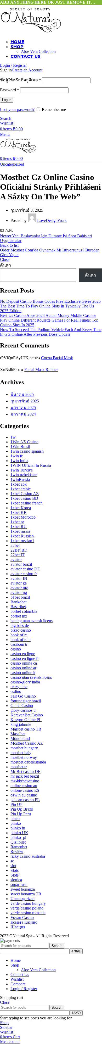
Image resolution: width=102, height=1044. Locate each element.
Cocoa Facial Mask (57, 358)
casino (15, 649)
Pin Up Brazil (21, 809)
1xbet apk (18, 484)
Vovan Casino (22, 917)
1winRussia (20, 479)
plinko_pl (18, 837)
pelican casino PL (25, 800)
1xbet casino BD (24, 498)
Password (9, 90)
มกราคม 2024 (23, 414)
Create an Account (27, 70)
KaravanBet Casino (26, 715)
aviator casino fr (23, 573)
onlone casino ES (24, 790)
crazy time (18, 686)
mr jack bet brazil (24, 776)
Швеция (17, 927)
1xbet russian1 (22, 540)
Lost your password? (17, 109)
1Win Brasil (20, 446)
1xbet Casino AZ (24, 493)
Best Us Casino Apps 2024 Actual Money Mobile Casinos (48, 315)
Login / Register (23, 988)
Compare (18, 984)
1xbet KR (18, 512)
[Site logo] (31, 32)
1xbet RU (18, 526)
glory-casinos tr (23, 710)
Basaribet (18, 606)
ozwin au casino (23, 795)
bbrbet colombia (23, 611)
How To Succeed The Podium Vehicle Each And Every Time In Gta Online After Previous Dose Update (50, 331)
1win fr (16, 456)
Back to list (9, 245)
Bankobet (18, 602)
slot (13, 865)
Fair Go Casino (23, 696)
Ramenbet (18, 847)
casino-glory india (25, 682)
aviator (16, 559)
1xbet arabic (20, 489)
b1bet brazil (20, 597)
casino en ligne (22, 654)
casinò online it (22, 672)
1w (13, 437)
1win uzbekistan (23, 475)
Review (16, 851)
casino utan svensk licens (31, 677)
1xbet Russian (22, 536)
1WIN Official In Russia (30, 465)
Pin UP (16, 804)
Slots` (15, 875)
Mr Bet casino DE (25, 771)
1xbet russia (20, 531)
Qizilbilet (18, 842)
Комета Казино (23, 922)
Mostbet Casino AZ (26, 743)
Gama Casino (21, 705)
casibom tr (18, 644)
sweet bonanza (22, 889)
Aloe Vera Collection (38, 51)
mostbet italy (20, 752)
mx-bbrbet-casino (24, 781)
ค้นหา (5, 265)
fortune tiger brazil (25, 701)
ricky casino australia (27, 856)
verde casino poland (26, 908)
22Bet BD (18, 550)
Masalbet (17, 734)
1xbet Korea (20, 508)
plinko (15, 823)
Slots (14, 870)
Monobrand (20, 738)
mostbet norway (23, 757)
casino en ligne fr (24, 658)
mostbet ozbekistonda (28, 762)
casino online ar (23, 668)
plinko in (17, 828)
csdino (15, 691)
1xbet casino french (26, 503)
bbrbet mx (18, 616)
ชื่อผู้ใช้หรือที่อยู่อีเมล (20, 80)
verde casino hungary (28, 903)
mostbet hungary (24, 748)
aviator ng (18, 592)
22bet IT (17, 555)
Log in (6, 100)
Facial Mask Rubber (41, 369)
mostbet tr (18, 767)
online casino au (23, 785)
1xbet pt (17, 522)
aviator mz (19, 588)
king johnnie (20, 724)
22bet (15, 545)
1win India (19, 460)
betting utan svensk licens (31, 621)
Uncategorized (12, 164)
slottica (16, 880)
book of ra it (20, 639)
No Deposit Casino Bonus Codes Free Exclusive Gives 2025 (50, 301)
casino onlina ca (23, 663)
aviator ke (18, 583)
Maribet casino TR (25, 729)
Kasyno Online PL (26, 719)
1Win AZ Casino (24, 442)
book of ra (18, 635)
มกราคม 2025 (23, 407)
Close (4, 259)
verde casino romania (28, 913)
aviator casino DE (25, 569)
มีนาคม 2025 (22, 394)
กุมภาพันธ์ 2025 (24, 401)
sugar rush (18, 884)
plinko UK (19, 832)
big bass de (19, 625)
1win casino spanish (27, 451)
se (12, 861)
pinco (15, 818)
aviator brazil (21, 564)
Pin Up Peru (20, 814)
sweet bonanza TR (25, 894)
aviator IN (18, 578)
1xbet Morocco (23, 517)
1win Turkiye (21, 470)
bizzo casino (20, 630)
